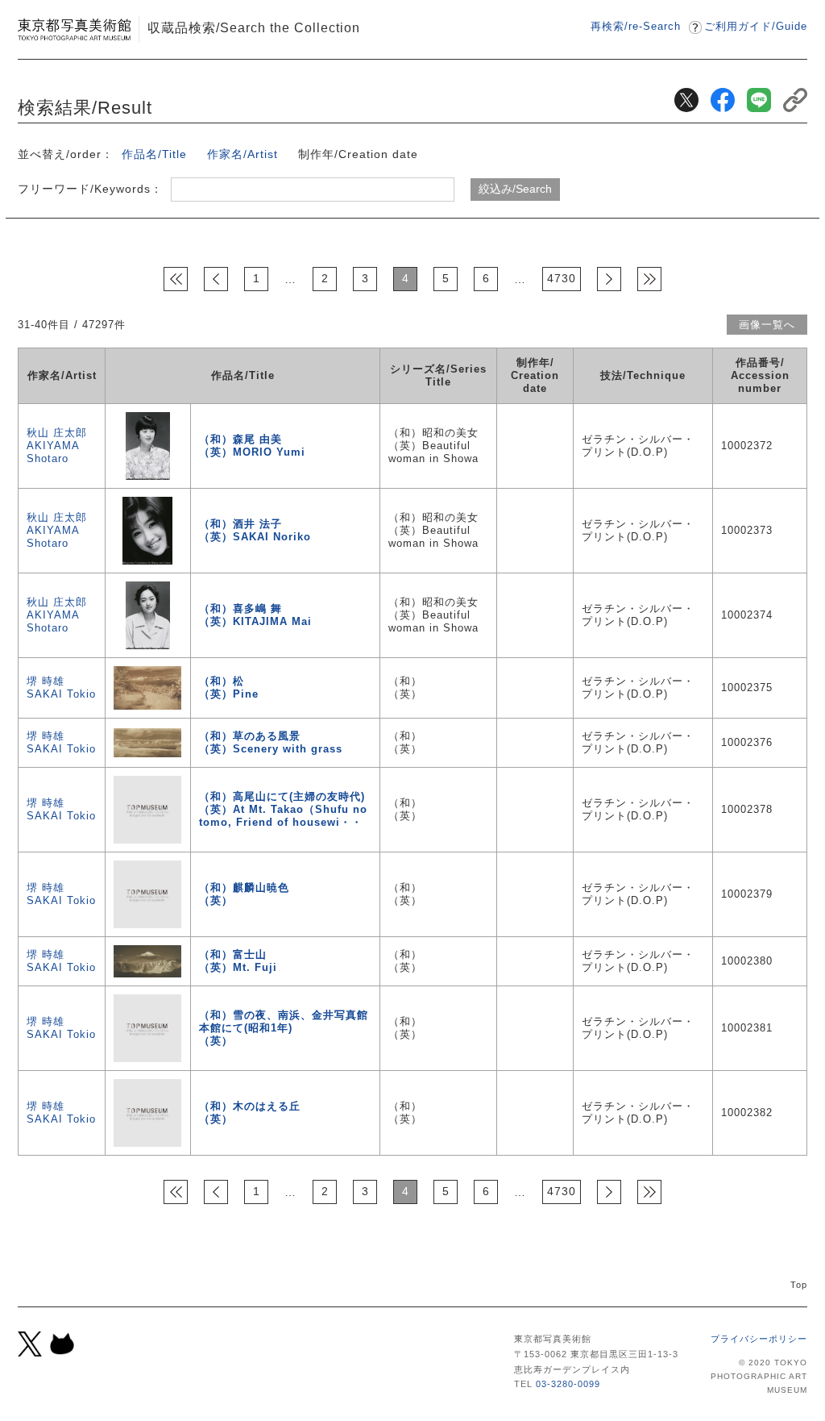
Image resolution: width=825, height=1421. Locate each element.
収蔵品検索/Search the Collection (253, 27)
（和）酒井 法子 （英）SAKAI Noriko (255, 530)
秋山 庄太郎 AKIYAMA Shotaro (57, 446)
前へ (216, 279)
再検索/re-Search (636, 26)
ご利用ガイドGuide (755, 26)
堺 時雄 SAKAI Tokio (61, 687)
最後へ (649, 279)
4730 (561, 278)
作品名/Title (154, 154)
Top (798, 1285)
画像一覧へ (767, 325)
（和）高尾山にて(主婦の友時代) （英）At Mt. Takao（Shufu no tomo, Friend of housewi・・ (283, 809)
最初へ (176, 279)
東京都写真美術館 (74, 29)
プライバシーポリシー (759, 1339)
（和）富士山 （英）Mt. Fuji (238, 960)
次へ (609, 279)
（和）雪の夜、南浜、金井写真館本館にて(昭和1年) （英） (283, 1028)
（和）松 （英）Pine (229, 687)
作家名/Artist (242, 154)
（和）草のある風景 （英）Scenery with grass (270, 742)
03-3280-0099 (568, 1384)
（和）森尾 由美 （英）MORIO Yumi (252, 445)
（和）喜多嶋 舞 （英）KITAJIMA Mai (255, 614)
